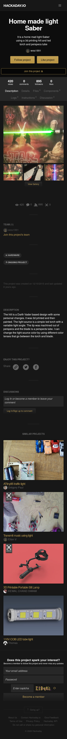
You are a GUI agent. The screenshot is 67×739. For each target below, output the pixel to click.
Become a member (12, 663)
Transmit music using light (18, 535)
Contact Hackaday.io (30, 717)
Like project (47, 60)
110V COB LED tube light (18, 639)
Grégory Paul (15, 487)
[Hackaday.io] (15, 5)
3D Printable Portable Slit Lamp (21, 587)
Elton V (12, 539)
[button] (59, 5)
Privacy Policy (33, 721)
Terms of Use (16, 721)
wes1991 (36, 50)
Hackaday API (50, 721)
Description (11, 91)
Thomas (13, 643)
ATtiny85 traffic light (14, 483)
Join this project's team (16, 234)
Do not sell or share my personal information (33, 724)
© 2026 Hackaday (33, 731)
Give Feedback (51, 717)
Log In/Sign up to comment (19, 410)
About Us (12, 717)
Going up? (34, 709)
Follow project (22, 60)
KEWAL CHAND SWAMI (22, 591)
